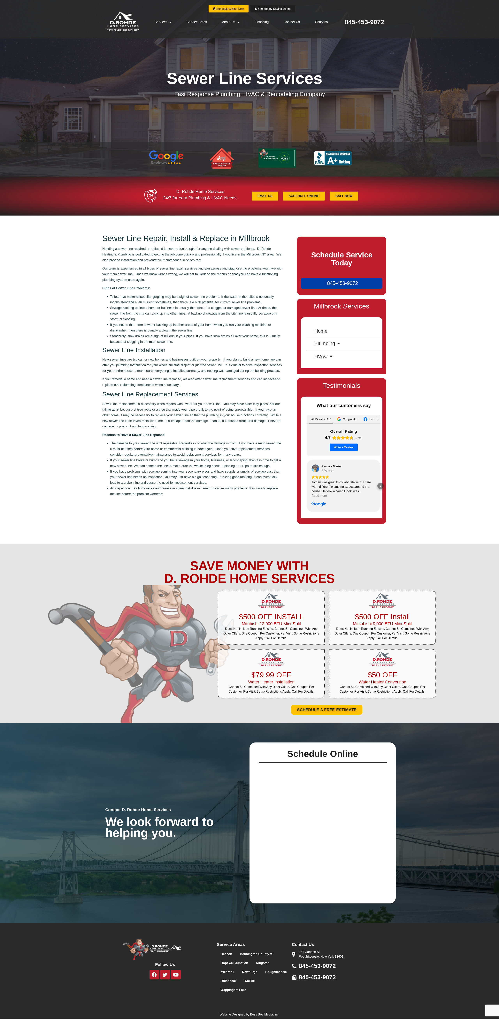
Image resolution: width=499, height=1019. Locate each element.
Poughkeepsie (276, 972)
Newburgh (249, 972)
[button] (306, 486)
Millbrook (227, 972)
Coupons (321, 22)
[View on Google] (315, 468)
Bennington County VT (257, 954)
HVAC (321, 356)
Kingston (263, 963)
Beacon (226, 954)
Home (320, 331)
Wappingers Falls (233, 990)
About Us (228, 22)
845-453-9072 (364, 22)
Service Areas (197, 22)
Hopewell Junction (234, 963)
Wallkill (249, 981)
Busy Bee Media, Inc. (264, 1014)
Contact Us (292, 22)
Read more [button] (319, 495)
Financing (262, 22)
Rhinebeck (229, 981)
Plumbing (324, 343)
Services (161, 22)
